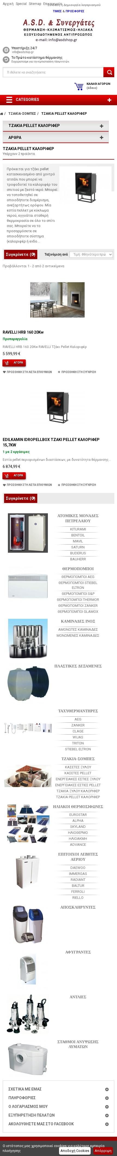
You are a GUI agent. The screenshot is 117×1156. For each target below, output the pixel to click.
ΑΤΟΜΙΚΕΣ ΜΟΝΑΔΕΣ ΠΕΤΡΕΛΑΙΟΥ (77, 517)
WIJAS (78, 737)
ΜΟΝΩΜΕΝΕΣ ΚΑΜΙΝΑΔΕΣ (78, 635)
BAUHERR (78, 559)
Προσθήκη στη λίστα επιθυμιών (29, 372)
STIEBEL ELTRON (78, 749)
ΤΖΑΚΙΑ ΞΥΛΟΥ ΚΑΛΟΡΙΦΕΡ (78, 791)
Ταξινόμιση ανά (56, 254)
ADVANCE (78, 845)
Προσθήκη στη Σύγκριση (78, 372)
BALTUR (78, 886)
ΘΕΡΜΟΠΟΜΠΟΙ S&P (78, 594)
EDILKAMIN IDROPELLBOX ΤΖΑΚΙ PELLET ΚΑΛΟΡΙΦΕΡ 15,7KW (51, 442)
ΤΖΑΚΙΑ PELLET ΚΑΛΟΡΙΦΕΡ (78, 797)
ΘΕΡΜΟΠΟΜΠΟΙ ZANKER (78, 606)
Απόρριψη (103, 1151)
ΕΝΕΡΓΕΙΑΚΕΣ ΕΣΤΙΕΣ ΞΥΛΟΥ (78, 779)
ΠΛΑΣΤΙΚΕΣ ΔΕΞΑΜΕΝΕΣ (78, 666)
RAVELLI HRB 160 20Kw (23, 332)
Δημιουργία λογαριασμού (82, 5)
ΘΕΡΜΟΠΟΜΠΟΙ (78, 568)
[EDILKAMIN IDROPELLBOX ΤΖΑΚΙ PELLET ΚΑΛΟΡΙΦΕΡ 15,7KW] (57, 407)
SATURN (78, 547)
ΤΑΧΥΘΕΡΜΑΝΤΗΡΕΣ (78, 710)
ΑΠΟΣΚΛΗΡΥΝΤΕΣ (78, 907)
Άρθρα (14, 137)
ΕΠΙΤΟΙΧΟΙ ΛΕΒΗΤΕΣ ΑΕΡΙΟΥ (78, 856)
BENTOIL (78, 535)
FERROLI (78, 892)
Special (21, 4)
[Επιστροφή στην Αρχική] (1, 114)
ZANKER (78, 725)
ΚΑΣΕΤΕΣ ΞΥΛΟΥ (78, 767)
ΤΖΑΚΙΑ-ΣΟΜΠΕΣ (78, 758)
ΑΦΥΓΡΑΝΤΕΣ (78, 952)
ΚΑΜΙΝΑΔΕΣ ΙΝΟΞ (78, 621)
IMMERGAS (78, 874)
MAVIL (78, 541)
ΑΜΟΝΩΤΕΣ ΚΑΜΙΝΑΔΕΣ (78, 629)
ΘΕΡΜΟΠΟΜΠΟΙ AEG (77, 577)
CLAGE (78, 731)
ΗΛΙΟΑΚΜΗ (78, 839)
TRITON (78, 743)
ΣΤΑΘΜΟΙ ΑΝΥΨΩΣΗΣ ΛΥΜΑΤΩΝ (77, 1044)
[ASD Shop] (58, 30)
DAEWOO (77, 868)
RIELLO (78, 898)
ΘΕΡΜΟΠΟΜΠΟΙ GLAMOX (78, 612)
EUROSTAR (78, 815)
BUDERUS (78, 553)
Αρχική (8, 4)
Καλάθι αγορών (98, 86)
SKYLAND (78, 827)
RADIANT (78, 880)
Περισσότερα (18, 246)
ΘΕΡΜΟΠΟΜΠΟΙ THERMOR (78, 600)
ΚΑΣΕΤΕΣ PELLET (77, 773)
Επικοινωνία (52, 4)
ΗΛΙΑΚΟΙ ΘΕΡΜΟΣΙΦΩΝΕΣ (78, 806)
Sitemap (35, 4)
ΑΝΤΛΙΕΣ (78, 996)
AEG (78, 719)
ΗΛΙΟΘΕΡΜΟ (78, 833)
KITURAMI (78, 529)
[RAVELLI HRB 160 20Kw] (57, 300)
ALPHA (78, 821)
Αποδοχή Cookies (74, 1151)
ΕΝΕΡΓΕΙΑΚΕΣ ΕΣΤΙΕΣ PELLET (78, 785)
